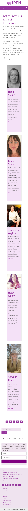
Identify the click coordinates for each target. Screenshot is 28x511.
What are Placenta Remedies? (10, 478)
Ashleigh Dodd (12, 378)
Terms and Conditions (8, 492)
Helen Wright (11, 294)
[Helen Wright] (14, 288)
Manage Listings (7, 504)
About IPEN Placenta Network (11, 472)
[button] (14, 461)
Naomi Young (11, 93)
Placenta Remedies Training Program (12, 474)
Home (4, 470)
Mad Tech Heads (22, 509)
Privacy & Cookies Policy (9, 490)
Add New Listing (7, 502)
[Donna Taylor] (14, 157)
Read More (10, 121)
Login (4, 498)
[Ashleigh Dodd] (14, 372)
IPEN (14, 3)
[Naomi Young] (14, 87)
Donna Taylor (11, 162)
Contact (5, 488)
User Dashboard (7, 500)
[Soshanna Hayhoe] (14, 226)
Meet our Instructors (8, 476)
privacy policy (4, 450)
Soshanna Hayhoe (13, 232)
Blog (4, 480)
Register (5, 496)
